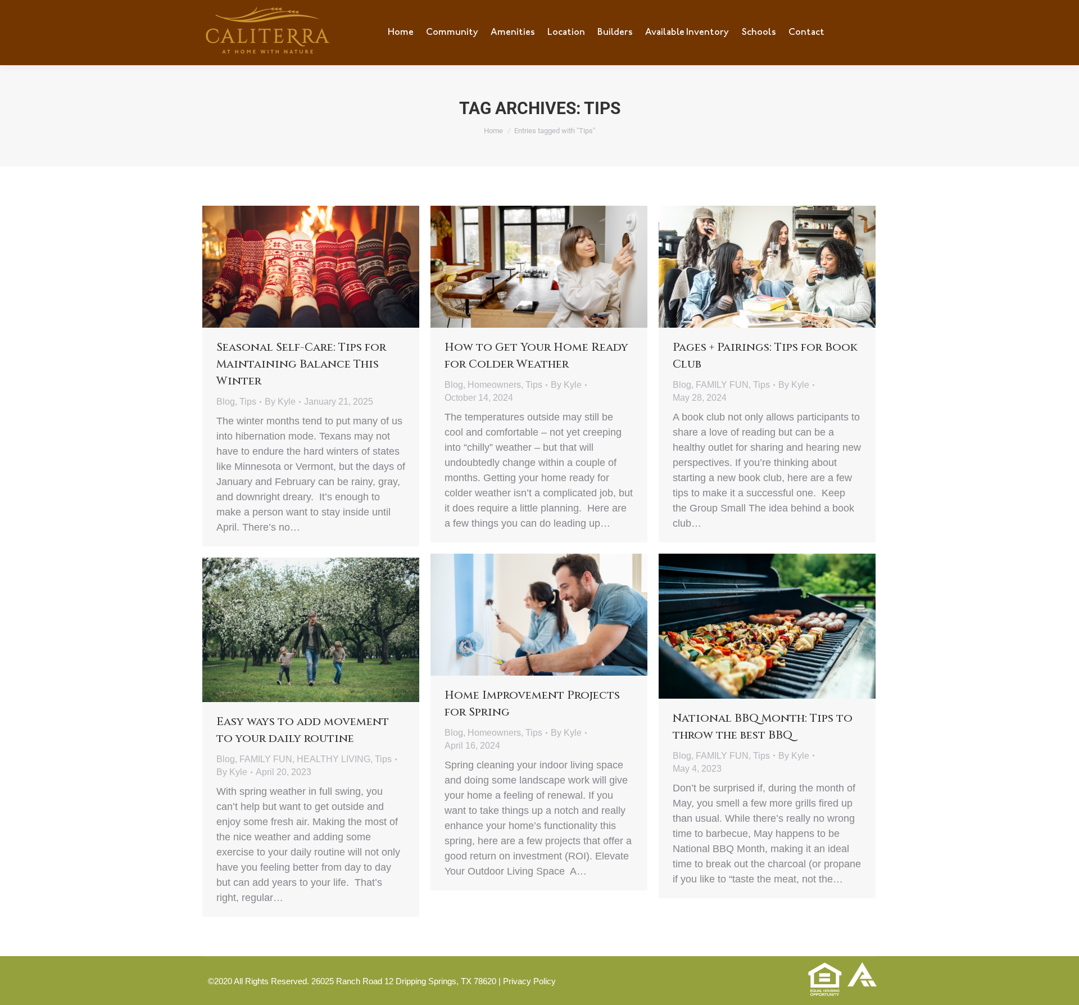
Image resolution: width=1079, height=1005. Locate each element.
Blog (225, 401)
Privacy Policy (529, 981)
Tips (247, 401)
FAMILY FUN (722, 385)
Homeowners (494, 385)
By (280, 401)
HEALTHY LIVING (333, 759)
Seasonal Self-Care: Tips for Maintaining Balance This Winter (301, 363)
